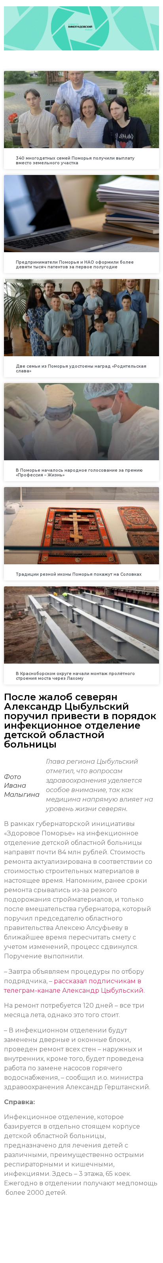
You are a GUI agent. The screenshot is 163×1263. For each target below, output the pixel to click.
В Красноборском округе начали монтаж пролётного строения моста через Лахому (75, 676)
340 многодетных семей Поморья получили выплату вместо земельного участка (75, 161)
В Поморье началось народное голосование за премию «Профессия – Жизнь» (79, 473)
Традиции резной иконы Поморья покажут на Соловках (79, 574)
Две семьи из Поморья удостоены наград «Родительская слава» (81, 369)
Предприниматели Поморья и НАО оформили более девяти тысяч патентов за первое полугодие (75, 265)
